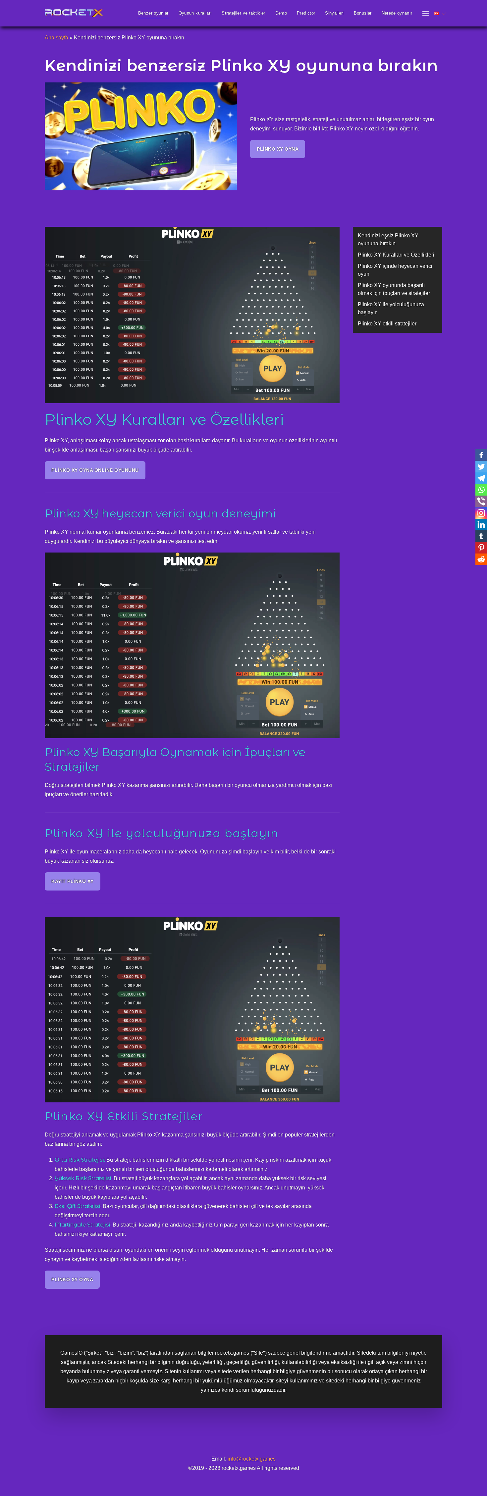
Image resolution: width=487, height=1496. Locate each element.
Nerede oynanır (397, 13)
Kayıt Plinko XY (72, 881)
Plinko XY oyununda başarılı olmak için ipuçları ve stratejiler (394, 289)
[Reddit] (481, 559)
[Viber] (481, 501)
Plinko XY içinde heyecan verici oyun (395, 270)
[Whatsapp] (481, 490)
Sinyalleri (334, 13)
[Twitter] (481, 466)
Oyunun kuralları (195, 13)
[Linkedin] (481, 524)
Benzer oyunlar (153, 13)
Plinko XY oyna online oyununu (95, 470)
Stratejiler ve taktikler (243, 13)
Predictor (306, 13)
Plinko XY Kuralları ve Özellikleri (396, 255)
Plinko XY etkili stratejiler (387, 323)
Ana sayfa (56, 37)
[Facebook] (481, 455)
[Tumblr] (481, 536)
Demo (281, 13)
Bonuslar (363, 13)
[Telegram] (481, 478)
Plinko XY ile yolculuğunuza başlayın (391, 308)
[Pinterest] (481, 548)
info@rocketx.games (252, 1459)
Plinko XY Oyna (277, 149)
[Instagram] (481, 513)
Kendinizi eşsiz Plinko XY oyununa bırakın (388, 239)
